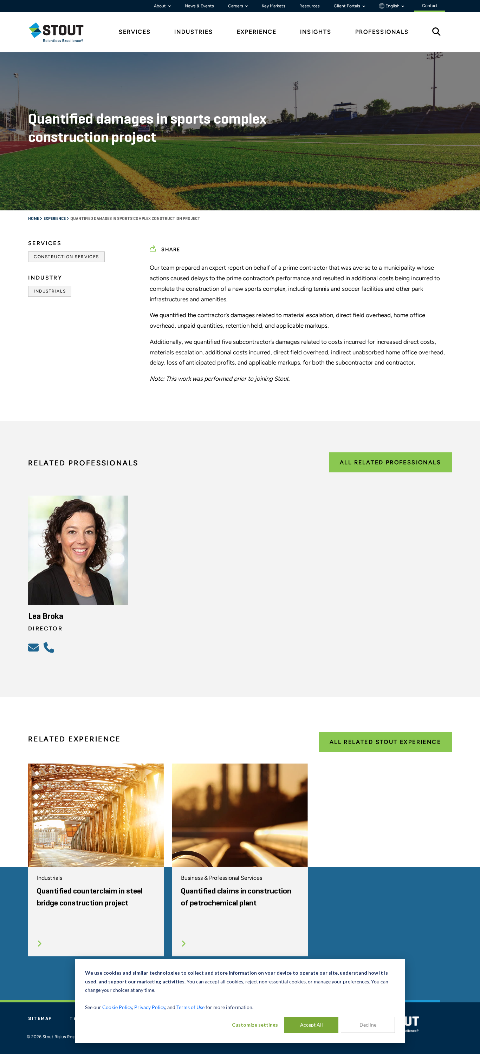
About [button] (160, 6)
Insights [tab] (315, 31)
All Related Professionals (390, 462)
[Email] (34, 647)
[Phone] (50, 647)
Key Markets (273, 6)
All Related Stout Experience (385, 742)
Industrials (50, 291)
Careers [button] (236, 6)
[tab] (61, 32)
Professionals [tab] (382, 31)
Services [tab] (135, 31)
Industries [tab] (193, 31)
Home (34, 219)
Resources (309, 6)
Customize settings (255, 1025)
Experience (55, 219)
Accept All (311, 1025)
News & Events (199, 6)
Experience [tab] (257, 31)
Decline (367, 1025)
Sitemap (40, 1018)
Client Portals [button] (347, 6)
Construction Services (66, 256)
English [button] (392, 6)
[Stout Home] (61, 32)
